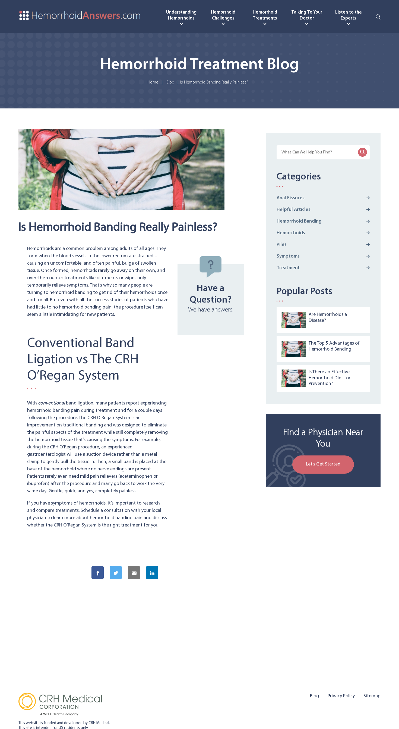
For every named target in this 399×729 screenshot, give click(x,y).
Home (152, 82)
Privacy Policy (341, 696)
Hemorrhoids (291, 233)
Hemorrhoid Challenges (223, 15)
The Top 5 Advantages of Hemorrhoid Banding (334, 346)
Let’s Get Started (323, 464)
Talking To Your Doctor (306, 15)
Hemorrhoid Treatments (265, 15)
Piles (282, 244)
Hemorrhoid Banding (299, 221)
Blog (170, 82)
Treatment (288, 268)
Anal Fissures (291, 198)
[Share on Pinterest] (175, 573)
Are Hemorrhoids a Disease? (328, 317)
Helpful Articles (294, 209)
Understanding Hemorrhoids (181, 15)
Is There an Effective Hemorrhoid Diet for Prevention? (329, 378)
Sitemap (372, 696)
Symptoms (288, 256)
